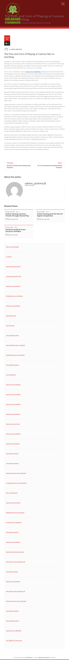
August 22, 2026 (11, 211)
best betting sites (11, 316)
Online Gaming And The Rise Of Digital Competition (50, 215)
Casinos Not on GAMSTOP (13, 630)
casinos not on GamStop (13, 384)
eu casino (9, 256)
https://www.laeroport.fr (13, 266)
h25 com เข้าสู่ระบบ (11, 493)
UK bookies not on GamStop (14, 296)
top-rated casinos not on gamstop (16, 473)
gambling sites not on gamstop (15, 512)
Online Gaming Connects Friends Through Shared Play (17, 215)
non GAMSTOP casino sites (14, 640)
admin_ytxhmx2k (16, 49)
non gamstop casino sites (13, 276)
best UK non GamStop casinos (15, 552)
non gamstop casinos (12, 453)
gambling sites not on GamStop (15, 355)
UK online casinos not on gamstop (16, 601)
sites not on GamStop (12, 247)
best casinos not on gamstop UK (15, 562)
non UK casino (10, 325)
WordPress (29, 657)
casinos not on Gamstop (13, 434)
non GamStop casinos (12, 335)
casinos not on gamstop (13, 286)
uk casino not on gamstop (13, 522)
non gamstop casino (12, 571)
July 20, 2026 (10, 227)
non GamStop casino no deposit (15, 345)
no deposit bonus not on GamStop (16, 483)
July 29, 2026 (42, 211)
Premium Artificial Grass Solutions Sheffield (15, 230)
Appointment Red (43, 657)
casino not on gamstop (13, 424)
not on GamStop (11, 375)
